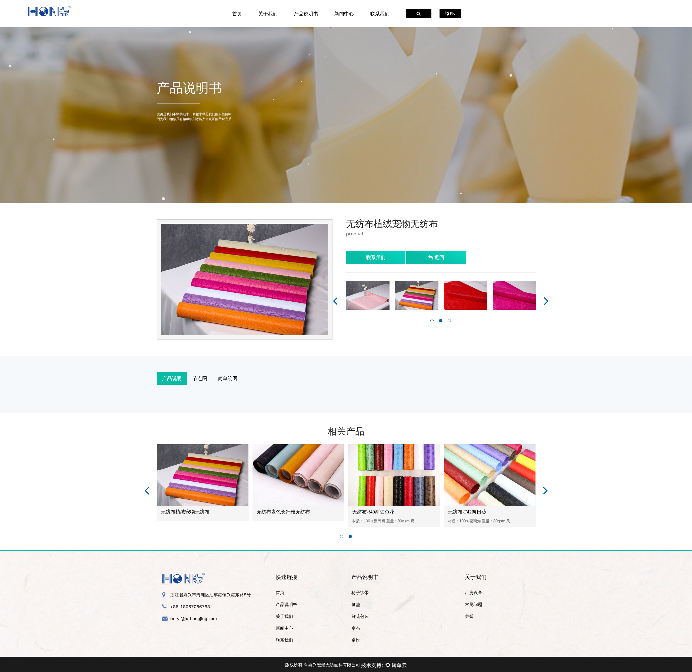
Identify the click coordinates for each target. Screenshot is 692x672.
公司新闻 (356, 23)
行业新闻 (355, 22)
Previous (335, 300)
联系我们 (380, 14)
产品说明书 (306, 14)
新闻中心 (344, 14)
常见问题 (279, 22)
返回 (438, 257)
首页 (237, 14)
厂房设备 (280, 23)
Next (546, 300)
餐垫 (315, 22)
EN (452, 13)
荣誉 (469, 616)
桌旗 (355, 640)
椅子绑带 (315, 23)
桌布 (355, 628)
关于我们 (268, 14)
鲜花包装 (360, 616)
